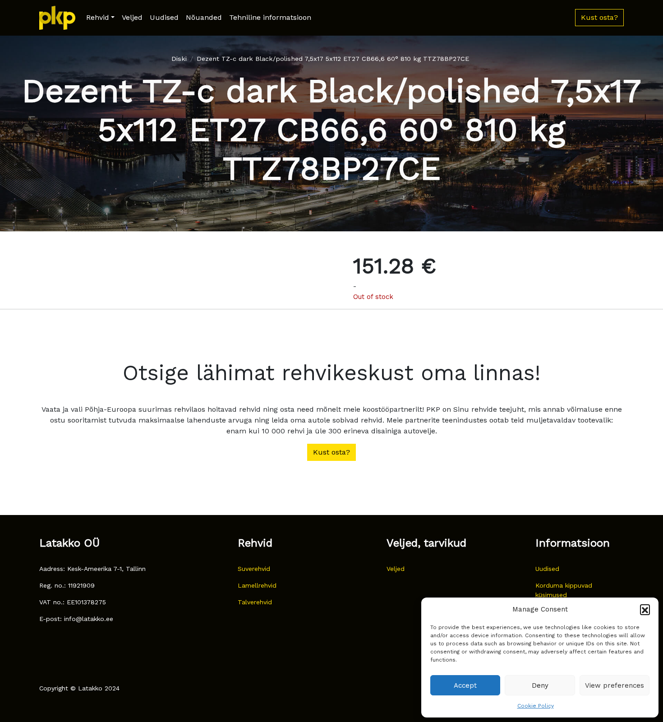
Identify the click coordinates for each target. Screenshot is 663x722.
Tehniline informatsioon (270, 17)
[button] (644, 609)
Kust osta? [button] (599, 17)
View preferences (614, 685)
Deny (540, 685)
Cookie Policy (535, 706)
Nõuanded (204, 17)
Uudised (164, 17)
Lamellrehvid (257, 585)
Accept (465, 685)
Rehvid (97, 17)
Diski (179, 58)
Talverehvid (255, 602)
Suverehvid (254, 568)
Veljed (132, 17)
